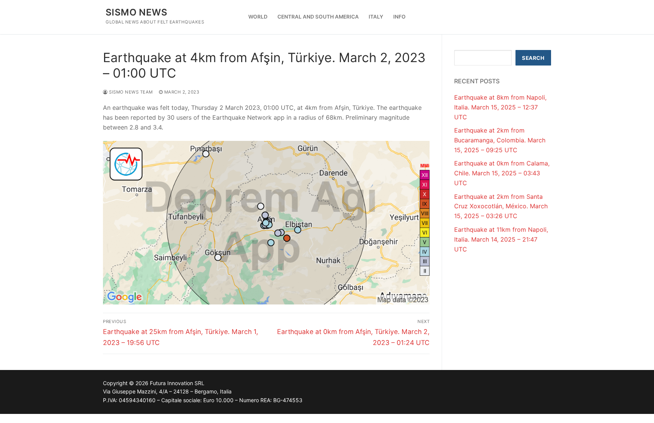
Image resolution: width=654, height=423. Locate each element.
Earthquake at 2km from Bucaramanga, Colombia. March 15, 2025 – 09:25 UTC (499, 140)
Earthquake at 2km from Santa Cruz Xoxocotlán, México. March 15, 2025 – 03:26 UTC (501, 206)
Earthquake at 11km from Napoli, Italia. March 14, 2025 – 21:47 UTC (501, 239)
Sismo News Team (130, 92)
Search (533, 58)
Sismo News (136, 12)
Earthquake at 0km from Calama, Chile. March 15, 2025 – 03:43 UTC (502, 173)
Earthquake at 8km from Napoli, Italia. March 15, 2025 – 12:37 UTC (500, 107)
